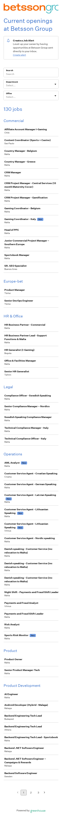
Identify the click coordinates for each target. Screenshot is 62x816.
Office (9, 93)
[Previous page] (17, 792)
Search (9, 70)
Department (12, 82)
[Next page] (44, 792)
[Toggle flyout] (55, 84)
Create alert (19, 55)
